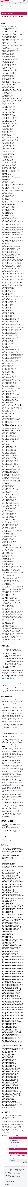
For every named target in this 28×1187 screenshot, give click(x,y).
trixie (11, 1155)
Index (6, 3)
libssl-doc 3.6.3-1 (16, 1170)
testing (12, 1158)
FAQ (21, 3)
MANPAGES (6, 0)
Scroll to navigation (7, 13)
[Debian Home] (2, 3)
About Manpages (14, 3)
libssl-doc (12, 9)
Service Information (10, 7)
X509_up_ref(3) (6, 784)
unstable (7, 9)
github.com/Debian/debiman (11, 1182)
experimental (13, 1163)
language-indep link (15, 1140)
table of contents (15, 1149)
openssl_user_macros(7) (9, 678)
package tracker (14, 1142)
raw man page (14, 1145)
